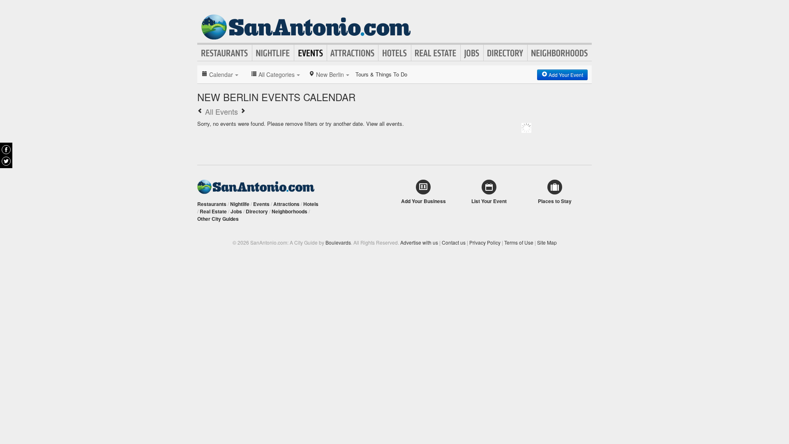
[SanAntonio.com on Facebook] (6, 149)
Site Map (547, 242)
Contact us (454, 242)
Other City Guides (218, 218)
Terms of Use (518, 242)
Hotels (394, 53)
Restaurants (225, 53)
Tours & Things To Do (381, 74)
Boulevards (338, 242)
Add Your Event (565, 74)
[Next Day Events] (243, 111)
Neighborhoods (560, 53)
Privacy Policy (485, 242)
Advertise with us (419, 242)
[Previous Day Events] (200, 111)
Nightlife (273, 53)
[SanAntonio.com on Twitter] (6, 161)
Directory (505, 53)
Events (310, 53)
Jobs (472, 53)
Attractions (352, 53)
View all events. (385, 123)
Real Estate (435, 53)
